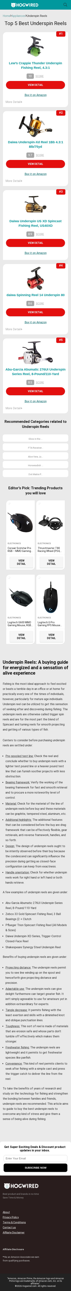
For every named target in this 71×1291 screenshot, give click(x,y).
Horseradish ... (35, 465)
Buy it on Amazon (36, 95)
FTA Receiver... (35, 447)
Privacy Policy (11, 1217)
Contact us (9, 1227)
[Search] (65, 5)
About (6, 1212)
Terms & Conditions (14, 1222)
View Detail (35, 85)
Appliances (18, 16)
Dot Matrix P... (35, 474)
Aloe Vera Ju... (35, 456)
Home (6, 16)
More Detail (13, 102)
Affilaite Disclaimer (14, 1232)
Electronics (14, 543)
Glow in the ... (35, 439)
